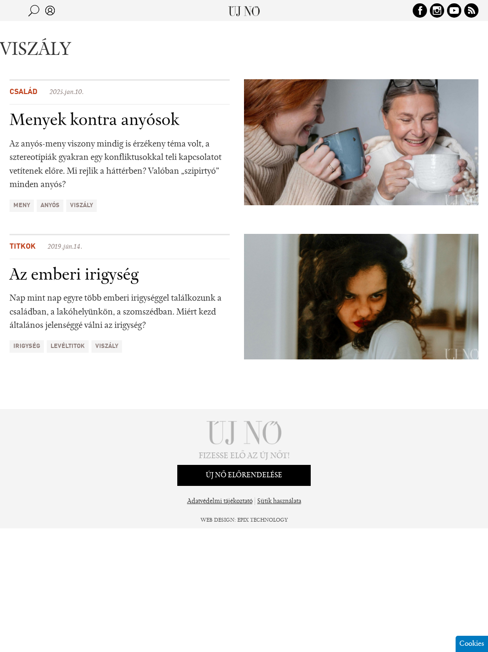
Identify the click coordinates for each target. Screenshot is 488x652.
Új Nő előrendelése (244, 475)
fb (420, 10)
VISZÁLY (81, 205)
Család (24, 92)
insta (437, 10)
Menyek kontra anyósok (94, 120)
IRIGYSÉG (26, 346)
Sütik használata (279, 501)
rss (471, 10)
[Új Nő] (244, 10)
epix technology (262, 520)
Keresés (34, 10)
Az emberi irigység (74, 275)
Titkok (23, 247)
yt (454, 10)
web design (217, 520)
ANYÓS (50, 205)
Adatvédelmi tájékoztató (220, 501)
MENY (21, 205)
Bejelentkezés (50, 10)
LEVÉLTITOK (68, 346)
